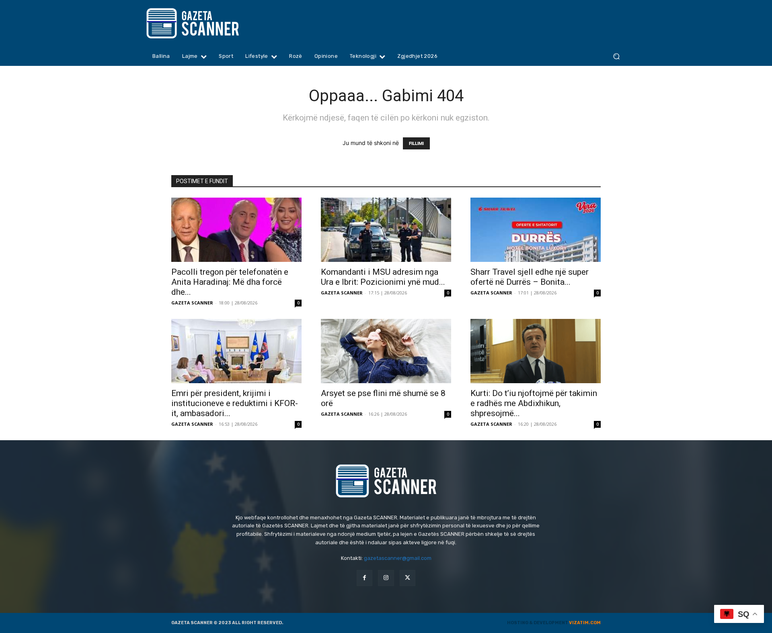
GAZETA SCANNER (192, 303)
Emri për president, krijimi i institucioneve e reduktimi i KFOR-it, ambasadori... (234, 403)
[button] (616, 56)
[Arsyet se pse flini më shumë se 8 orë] (386, 351)
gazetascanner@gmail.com (397, 558)
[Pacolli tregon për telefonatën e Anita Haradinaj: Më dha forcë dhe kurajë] (236, 230)
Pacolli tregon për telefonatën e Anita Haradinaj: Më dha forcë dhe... (229, 282)
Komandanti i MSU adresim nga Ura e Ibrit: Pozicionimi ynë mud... (383, 277)
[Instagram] (386, 578)
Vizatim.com (585, 622)
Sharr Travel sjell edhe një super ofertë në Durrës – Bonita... (529, 277)
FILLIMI (416, 143)
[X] (407, 578)
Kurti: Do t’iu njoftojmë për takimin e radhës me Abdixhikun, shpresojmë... (533, 403)
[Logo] (208, 23)
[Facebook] (364, 578)
